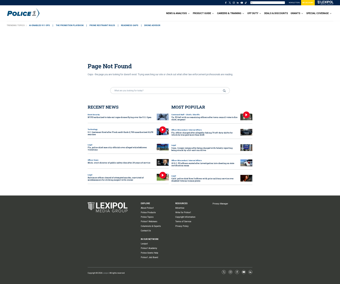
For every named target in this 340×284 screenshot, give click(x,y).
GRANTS (295, 13)
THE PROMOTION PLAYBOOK (70, 25)
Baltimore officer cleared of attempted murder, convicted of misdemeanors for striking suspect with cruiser (116, 178)
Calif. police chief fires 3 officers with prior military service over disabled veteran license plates (202, 179)
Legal (90, 145)
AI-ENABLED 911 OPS (39, 25)
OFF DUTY (252, 13)
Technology (92, 129)
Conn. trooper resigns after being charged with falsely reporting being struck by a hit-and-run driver (202, 149)
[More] (189, 13)
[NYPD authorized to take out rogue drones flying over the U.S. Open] (163, 117)
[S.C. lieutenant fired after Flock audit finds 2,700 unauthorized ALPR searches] (163, 131)
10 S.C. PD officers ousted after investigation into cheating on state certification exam (202, 164)
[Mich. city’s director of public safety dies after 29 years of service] (163, 162)
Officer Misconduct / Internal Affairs (186, 130)
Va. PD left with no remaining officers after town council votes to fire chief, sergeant (204, 118)
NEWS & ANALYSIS (176, 13)
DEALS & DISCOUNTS (276, 13)
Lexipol (106, 273)
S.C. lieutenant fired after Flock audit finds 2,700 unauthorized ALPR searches (120, 133)
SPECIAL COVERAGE (317, 13)
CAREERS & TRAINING (229, 13)
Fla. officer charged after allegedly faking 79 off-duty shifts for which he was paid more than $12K (202, 133)
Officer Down (93, 160)
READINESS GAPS (129, 25)
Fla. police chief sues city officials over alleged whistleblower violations (117, 148)
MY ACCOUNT (307, 3)
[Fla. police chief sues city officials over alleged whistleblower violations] (163, 147)
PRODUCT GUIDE (202, 13)
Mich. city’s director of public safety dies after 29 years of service (119, 162)
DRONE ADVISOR (152, 25)
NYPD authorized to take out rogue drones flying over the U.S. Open (119, 117)
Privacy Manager (220, 203)
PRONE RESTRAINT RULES (102, 25)
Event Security (94, 115)
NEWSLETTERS (294, 3)
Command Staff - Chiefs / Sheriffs (185, 115)
